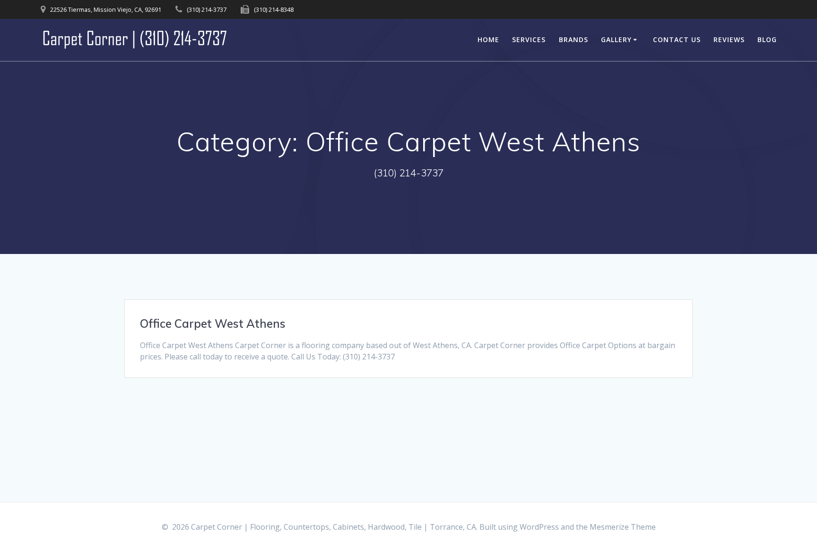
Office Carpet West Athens (213, 323)
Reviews (729, 39)
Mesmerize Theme (623, 527)
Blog (767, 39)
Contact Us (677, 39)
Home (488, 39)
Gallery (616, 39)
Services (529, 39)
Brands (573, 39)
